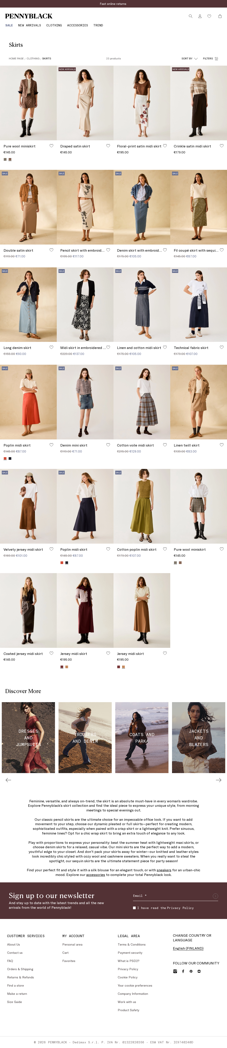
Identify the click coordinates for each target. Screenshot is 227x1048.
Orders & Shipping (20, 969)
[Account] (200, 16)
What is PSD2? (128, 961)
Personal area (72, 944)
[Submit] (215, 896)
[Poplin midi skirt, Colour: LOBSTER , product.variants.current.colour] (5, 458)
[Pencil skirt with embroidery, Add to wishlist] (108, 250)
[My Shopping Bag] (219, 16)
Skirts (46, 58)
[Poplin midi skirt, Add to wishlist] (51, 445)
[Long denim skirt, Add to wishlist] (51, 347)
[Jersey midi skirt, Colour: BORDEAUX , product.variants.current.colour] (62, 667)
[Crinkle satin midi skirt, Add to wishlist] (221, 145)
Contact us (15, 952)
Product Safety (128, 1010)
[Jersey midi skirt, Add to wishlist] (108, 653)
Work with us (127, 1002)
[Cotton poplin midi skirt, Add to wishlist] (165, 549)
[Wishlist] (209, 16)
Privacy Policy (180, 908)
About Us (13, 944)
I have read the (165, 908)
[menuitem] (9, 25)
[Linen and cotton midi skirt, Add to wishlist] (165, 347)
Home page (16, 58)
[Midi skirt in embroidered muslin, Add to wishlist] (108, 347)
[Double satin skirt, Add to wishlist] (51, 250)
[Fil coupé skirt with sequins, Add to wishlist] (221, 250)
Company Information (133, 993)
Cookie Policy (127, 977)
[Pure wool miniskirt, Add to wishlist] (51, 145)
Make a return (17, 993)
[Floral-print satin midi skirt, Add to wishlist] (165, 145)
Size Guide (14, 1002)
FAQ (10, 961)
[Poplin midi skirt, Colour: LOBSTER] (62, 562)
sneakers (164, 870)
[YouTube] (199, 971)
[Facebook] (183, 971)
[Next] (219, 780)
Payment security (130, 952)
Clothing (33, 58)
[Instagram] (175, 971)
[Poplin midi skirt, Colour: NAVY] (10, 458)
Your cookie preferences (135, 985)
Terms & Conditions (132, 944)
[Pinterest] (191, 971)
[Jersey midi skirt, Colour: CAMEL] (66, 667)
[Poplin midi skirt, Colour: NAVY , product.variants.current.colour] (66, 562)
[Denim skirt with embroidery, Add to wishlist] (165, 250)
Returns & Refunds (20, 977)
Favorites (68, 961)
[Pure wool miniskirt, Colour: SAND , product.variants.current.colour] (10, 159)
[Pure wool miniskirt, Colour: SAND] (5, 159)
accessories (95, 874)
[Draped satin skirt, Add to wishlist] (108, 145)
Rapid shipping (113, 4)
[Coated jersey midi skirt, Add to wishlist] (51, 653)
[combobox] (190, 58)
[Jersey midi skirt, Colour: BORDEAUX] (118, 667)
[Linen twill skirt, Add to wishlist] (221, 445)
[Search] (191, 16)
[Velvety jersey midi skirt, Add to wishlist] (51, 549)
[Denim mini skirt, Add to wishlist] (108, 445)
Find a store (15, 985)
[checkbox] (134, 908)
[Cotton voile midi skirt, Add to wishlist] (165, 445)
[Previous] (8, 780)
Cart (65, 952)
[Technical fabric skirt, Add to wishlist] (221, 347)
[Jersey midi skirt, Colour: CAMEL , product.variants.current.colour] (123, 667)
